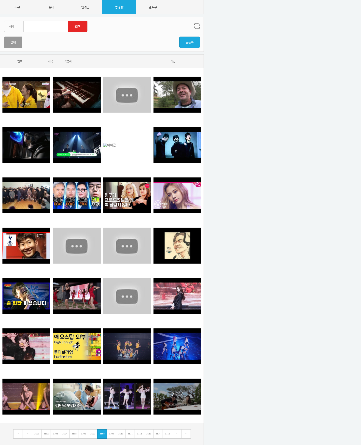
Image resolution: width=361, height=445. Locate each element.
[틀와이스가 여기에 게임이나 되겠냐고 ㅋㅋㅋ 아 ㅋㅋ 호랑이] (177, 346)
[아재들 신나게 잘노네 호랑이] (26, 195)
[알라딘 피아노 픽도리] (77, 95)
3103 (55, 433)
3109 (111, 433)
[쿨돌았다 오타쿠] (177, 145)
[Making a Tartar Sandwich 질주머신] (177, 95)
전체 (13, 42)
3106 (83, 433)
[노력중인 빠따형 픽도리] (127, 145)
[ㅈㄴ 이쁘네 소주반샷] (177, 195)
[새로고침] (197, 26)
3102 (46, 433)
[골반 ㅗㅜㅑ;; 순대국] (127, 396)
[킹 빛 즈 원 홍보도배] (127, 346)
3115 (167, 433)
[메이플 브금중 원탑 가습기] (77, 346)
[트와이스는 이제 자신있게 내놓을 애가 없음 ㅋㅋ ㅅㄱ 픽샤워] (77, 246)
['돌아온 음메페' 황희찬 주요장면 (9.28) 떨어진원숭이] (127, 246)
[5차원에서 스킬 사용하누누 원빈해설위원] (26, 145)
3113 (148, 433)
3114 (158, 433)
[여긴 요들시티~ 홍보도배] (127, 195)
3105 (74, 433)
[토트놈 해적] (26, 246)
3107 (92, 433)
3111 (130, 433)
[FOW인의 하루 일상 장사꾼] (77, 396)
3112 (139, 433)
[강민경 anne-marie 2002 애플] (177, 396)
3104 (64, 433)
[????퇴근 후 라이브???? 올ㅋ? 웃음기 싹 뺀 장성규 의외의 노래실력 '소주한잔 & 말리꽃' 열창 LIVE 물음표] (26, 296)
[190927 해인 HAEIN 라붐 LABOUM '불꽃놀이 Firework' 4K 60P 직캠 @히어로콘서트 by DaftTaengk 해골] (26, 396)
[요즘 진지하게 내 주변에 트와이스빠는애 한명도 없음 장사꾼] (26, 346)
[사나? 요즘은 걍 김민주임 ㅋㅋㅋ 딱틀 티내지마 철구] (177, 296)
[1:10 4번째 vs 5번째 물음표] (77, 296)
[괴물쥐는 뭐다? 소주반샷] (127, 95)
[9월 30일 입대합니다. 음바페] (177, 246)
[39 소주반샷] (26, 95)
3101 (36, 433)
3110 (120, 433)
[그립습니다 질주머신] (77, 195)
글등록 (189, 42)
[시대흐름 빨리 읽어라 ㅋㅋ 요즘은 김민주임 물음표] (127, 296)
